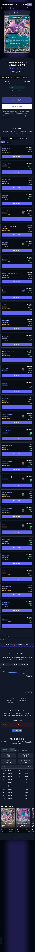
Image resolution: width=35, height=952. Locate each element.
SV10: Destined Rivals (18, 68)
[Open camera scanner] (25, 4)
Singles (13, 8)
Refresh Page (17, 730)
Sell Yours (6, 116)
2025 (13, 71)
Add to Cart (17, 100)
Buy (3, 142)
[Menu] (16, 4)
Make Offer (17, 107)
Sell (8, 142)
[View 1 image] (23, 244)
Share (28, 116)
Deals (30, 8)
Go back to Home (16, 838)
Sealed (22, 8)
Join (29, 4)
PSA (12, 749)
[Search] (19, 4)
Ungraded (5, 749)
